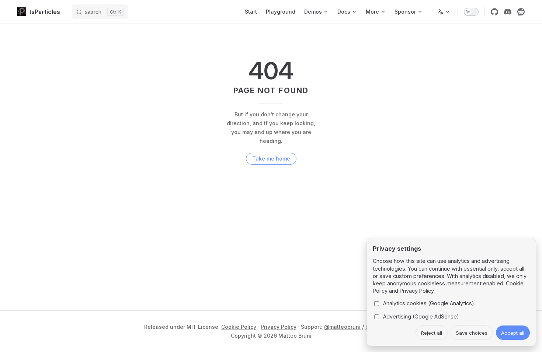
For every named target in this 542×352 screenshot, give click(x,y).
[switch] (471, 12)
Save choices (471, 333)
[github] (494, 11)
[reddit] (521, 11)
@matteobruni (342, 327)
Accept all (512, 333)
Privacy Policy (278, 327)
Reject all (431, 333)
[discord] (507, 11)
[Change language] (444, 12)
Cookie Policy (238, 327)
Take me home (271, 158)
